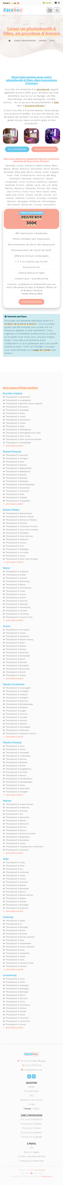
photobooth (43, 90)
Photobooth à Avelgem (17, 698)
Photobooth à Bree (15, 940)
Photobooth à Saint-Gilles (18, 436)
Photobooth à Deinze (16, 776)
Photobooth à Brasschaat (18, 669)
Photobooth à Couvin (16, 594)
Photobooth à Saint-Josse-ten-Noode (23, 439)
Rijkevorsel (11, 195)
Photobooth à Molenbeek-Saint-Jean (23, 433)
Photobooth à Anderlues (17, 808)
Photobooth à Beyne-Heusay (19, 895)
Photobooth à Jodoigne (17, 549)
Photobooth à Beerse (16, 646)
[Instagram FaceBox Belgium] (59, 2)
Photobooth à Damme (16, 721)
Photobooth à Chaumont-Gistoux (22, 527)
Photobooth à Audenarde (18, 756)
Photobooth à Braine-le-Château (21, 520)
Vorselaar (41, 198)
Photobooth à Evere (15, 413)
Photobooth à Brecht (16, 672)
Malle (54, 185)
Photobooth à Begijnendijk (19, 468)
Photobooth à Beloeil (16, 821)
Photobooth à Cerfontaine (18, 588)
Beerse (7, 169)
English (36, 1109)
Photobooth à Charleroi (17, 850)
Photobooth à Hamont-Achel (20, 963)
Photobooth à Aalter (15, 749)
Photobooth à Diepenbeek (18, 944)
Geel (16, 175)
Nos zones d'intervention (31, 1120)
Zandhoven (27, 205)
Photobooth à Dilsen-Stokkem (20, 947)
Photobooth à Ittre (15, 546)
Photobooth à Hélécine (17, 540)
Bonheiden (36, 169)
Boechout (25, 169)
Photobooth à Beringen (17, 927)
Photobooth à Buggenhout (19, 769)
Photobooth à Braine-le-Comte (20, 834)
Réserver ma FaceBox (31, 301)
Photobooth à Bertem (16, 475)
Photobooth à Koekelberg (18, 430)
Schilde (38, 195)
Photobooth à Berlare (16, 759)
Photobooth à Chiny (15, 1002)
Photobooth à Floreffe (16, 611)
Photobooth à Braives (16, 902)
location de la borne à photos (20, 324)
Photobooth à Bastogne (17, 989)
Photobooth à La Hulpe (17, 553)
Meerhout (19, 188)
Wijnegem (23, 201)
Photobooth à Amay (15, 863)
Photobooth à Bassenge (17, 889)
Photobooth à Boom (15, 659)
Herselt (49, 179)
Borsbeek (8, 172)
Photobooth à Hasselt (16, 966)
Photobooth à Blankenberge (19, 704)
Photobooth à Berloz (16, 892)
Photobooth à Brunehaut (17, 840)
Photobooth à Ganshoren (18, 420)
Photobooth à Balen (15, 643)
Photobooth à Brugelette (18, 837)
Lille (43, 185)
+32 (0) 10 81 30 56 (33, 1065)
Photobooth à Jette (15, 426)
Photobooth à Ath (14, 814)
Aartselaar (10, 166)
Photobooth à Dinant (16, 598)
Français (27, 1109)
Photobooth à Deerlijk (16, 724)
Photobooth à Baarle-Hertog (19, 640)
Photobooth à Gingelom (17, 953)
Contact (31, 1104)
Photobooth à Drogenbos (18, 501)
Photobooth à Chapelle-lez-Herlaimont (24, 847)
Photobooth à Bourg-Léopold (20, 937)
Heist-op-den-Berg (46, 175)
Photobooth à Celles (16, 843)
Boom (47, 169)
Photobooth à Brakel (16, 766)
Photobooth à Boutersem (18, 488)
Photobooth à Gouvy (16, 1025)
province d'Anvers (34, 106)
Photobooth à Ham (15, 960)
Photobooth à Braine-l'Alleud (20, 517)
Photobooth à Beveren (16, 762)
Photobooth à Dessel (16, 675)
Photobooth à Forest (16, 417)
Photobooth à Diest (15, 494)
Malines (9, 188)
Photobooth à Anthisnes (17, 872)
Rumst (21, 195)
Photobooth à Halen (15, 957)
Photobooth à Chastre (16, 523)
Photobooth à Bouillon (17, 998)
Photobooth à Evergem (17, 792)
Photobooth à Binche (16, 827)
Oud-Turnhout (14, 192)
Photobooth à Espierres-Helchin (21, 734)
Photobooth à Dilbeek (16, 498)
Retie (53, 192)
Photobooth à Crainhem (17, 491)
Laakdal (29, 185)
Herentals (26, 179)
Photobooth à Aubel (15, 876)
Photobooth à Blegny (16, 898)
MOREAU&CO (47, 1177)
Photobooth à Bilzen (15, 931)
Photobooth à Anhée (16, 575)
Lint (48, 185)
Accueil (31, 1087)
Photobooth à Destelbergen (19, 782)
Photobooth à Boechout (17, 653)
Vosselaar (52, 198)
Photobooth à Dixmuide (17, 730)
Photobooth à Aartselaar (17, 630)
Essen (10, 175)
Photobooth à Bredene (17, 708)
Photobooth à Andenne (17, 572)
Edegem (54, 172)
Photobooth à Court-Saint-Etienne (22, 530)
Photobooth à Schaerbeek (18, 443)
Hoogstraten (11, 182)
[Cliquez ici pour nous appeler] (50, 10)
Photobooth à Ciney (15, 591)
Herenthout (38, 179)
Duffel (46, 172)
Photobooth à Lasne (15, 556)
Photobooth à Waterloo (31, 1133)
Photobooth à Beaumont (17, 817)
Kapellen (53, 182)
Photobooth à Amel (15, 866)
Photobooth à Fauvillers (17, 1018)
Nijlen (55, 188)
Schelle (29, 195)
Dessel (38, 172)
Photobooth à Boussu (16, 830)
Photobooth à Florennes (17, 614)
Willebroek (34, 201)
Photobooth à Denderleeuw (19, 779)
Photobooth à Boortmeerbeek (20, 485)
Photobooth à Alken (15, 921)
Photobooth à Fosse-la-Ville (19, 617)
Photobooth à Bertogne (17, 992)
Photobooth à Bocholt (16, 934)
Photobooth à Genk (15, 950)
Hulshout (30, 182)
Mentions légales (31, 1152)
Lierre (37, 185)
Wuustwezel (13, 205)
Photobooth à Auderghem (18, 400)
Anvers (19, 166)
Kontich (20, 185)
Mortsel (41, 188)
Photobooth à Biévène (16, 478)
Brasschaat (20, 172)
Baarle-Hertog (43, 166)
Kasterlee (10, 185)
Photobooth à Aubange (17, 985)
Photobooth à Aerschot (17, 455)
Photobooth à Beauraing (17, 581)
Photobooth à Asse (15, 462)
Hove (22, 182)
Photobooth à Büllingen (17, 905)
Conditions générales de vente (31, 1157)
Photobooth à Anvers (16, 633)
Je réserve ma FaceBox (44, 149)
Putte (25, 192)
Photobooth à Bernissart (17, 824)
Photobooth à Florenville (18, 1021)
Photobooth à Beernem (17, 701)
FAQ (31, 1096)
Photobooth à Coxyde (16, 717)
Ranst (39, 192)
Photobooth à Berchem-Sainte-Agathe (24, 404)
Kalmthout (42, 182)
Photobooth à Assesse (16, 578)
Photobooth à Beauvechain (19, 513)
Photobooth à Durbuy (16, 1008)
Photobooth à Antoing (16, 811)
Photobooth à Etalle (15, 1015)
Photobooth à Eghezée (17, 604)
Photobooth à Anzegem (17, 691)
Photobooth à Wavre (31, 1128)
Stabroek (19, 198)
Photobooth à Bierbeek (17, 481)
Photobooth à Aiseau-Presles (19, 804)
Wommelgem (49, 201)
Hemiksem (14, 179)
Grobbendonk (27, 175)
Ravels (46, 192)
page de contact (42, 350)
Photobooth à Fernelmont (18, 607)
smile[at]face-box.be (33, 1070)
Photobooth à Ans (14, 869)
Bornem (55, 169)
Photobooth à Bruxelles (17, 407)
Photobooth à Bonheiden (18, 656)
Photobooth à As (14, 924)
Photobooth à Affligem (17, 459)
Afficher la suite (14, 446)
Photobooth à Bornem (16, 662)
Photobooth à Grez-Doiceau (19, 536)
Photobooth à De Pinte (17, 772)
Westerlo (11, 201)
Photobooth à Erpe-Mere (18, 789)
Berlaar (15, 169)
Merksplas (30, 188)
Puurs (32, 192)
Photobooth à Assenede (17, 753)
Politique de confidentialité (32, 1161)
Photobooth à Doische (16, 601)
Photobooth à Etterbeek (17, 410)
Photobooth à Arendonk (17, 636)
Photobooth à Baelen (16, 885)
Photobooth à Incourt (16, 543)
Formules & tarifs (31, 1091)
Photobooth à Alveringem (18, 688)
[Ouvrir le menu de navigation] (57, 10)
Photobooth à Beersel (16, 465)
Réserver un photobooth (32, 1100)
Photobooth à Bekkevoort (18, 472)
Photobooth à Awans (16, 879)
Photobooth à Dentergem (18, 727)
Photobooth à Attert (15, 982)
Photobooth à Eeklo (15, 785)
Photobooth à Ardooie (17, 695)
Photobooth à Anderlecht (18, 397)
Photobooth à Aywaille (17, 882)
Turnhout (30, 198)
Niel (48, 188)
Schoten (47, 195)
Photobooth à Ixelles (16, 423)
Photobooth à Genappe (17, 533)
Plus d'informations (17, 149)
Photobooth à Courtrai (17, 714)
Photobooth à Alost (15, 746)
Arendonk (30, 166)
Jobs (32, 1148)
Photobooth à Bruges (16, 711)
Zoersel (38, 205)
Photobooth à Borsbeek (17, 666)
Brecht (30, 172)
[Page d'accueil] (9, 41)
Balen (54, 166)
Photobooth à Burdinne (17, 908)
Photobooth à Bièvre (16, 585)
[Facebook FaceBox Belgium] (56, 2)
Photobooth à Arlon (15, 979)
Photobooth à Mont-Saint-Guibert (22, 559)
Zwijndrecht (49, 205)
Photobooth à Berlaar (16, 649)
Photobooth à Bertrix (16, 995)
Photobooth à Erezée (16, 1012)
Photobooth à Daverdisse (18, 1005)
